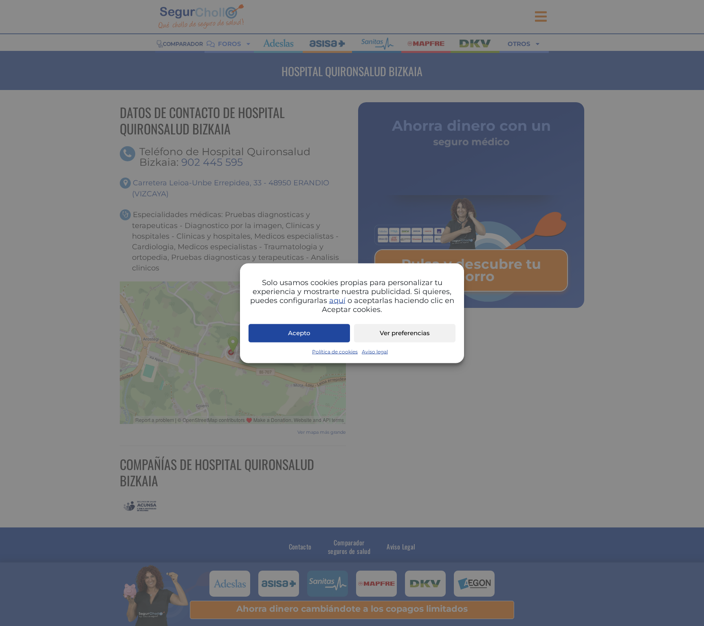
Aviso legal (375, 351)
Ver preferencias (405, 333)
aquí (337, 300)
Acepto (299, 333)
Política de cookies (335, 351)
